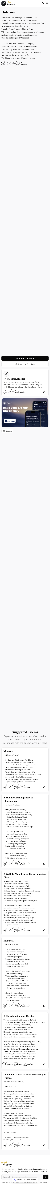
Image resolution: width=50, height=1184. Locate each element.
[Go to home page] (8, 3)
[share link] (44, 392)
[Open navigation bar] (45, 3)
